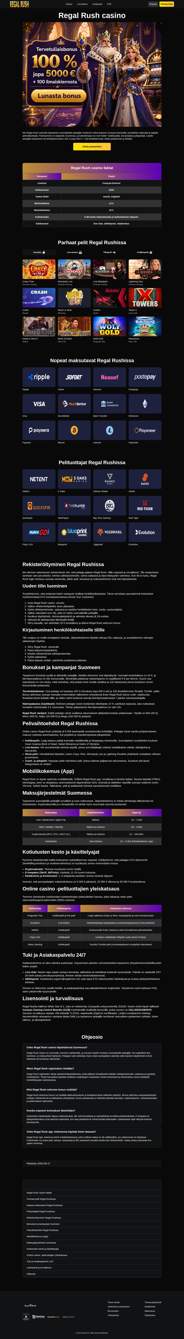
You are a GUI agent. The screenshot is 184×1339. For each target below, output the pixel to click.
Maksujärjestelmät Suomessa (41, 1243)
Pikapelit (108, 252)
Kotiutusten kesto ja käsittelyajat (43, 1249)
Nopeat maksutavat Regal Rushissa (44, 1205)
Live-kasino (72, 252)
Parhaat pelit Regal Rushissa (41, 1199)
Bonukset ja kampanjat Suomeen (43, 1224)
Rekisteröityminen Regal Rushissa (44, 1218)
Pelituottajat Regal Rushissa (41, 1211)
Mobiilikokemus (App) (37, 1236)
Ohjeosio (31, 1274)
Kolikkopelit (142, 252)
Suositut (37, 252)
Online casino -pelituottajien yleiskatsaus (47, 1255)
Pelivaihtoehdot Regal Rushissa (42, 1230)
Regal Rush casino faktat (39, 1193)
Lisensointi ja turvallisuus (39, 1267)
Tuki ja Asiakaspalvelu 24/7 (40, 1261)
